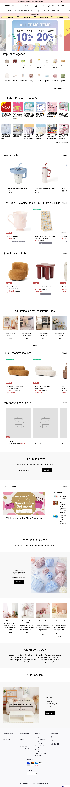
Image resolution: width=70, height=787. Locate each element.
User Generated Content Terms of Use (41, 742)
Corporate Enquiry (24, 746)
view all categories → (60, 88)
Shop (10, 632)
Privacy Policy (38, 737)
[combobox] (28, 5)
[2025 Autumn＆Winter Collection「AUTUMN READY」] (55, 503)
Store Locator (6, 737)
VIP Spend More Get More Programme (24, 518)
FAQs (20, 737)
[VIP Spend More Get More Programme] (24, 503)
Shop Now (19, 582)
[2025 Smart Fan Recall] (55, 496)
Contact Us (22, 739)
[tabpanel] (35, 35)
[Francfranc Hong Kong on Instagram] (52, 744)
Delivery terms (23, 741)
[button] (66, 786)
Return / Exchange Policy (25, 744)
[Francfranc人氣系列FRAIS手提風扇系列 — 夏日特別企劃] (55, 516)
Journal (5, 741)
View (10, 338)
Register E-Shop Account (25, 748)
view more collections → (62, 142)
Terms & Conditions (40, 739)
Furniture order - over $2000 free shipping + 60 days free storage (31, 1)
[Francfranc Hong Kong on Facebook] (55, 744)
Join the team (6, 739)
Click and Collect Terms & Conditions (42, 746)
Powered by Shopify (42, 783)
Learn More (49, 713)
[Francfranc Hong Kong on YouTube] (58, 744)
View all (64, 155)
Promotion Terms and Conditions (40, 750)
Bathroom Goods (55, 66)
